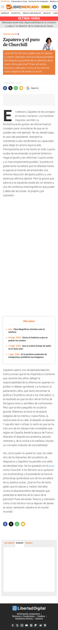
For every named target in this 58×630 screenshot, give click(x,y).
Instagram (22, 625)
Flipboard (35, 625)
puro (51, 465)
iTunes (45, 625)
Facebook (12, 625)
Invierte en (15, 13)
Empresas (5, 13)
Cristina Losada (10, 34)
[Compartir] (5, 88)
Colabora (45, 7)
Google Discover (31, 625)
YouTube (26, 625)
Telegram (40, 625)
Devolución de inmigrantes (38, 1)
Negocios (47, 13)
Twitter (17, 625)
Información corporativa (28, 614)
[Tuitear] (10, 88)
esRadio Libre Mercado (31, 13)
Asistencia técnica (24, 618)
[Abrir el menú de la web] (3, 7)
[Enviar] (16, 88)
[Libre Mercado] (22, 7)
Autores (39, 618)
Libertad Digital (29, 608)
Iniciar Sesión (55, 7)
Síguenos (35, 88)
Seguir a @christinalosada (18, 34)
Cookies (41, 616)
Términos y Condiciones (23, 616)
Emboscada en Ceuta (19, 1)
